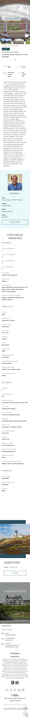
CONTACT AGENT (15, 222)
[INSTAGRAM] (10, 689)
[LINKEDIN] (15, 689)
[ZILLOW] (19, 689)
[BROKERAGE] (23, 689)
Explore (15, 573)
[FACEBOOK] (6, 689)
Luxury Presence (15, 700)
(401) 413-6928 (6, 205)
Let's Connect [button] (15, 614)
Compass (16, 660)
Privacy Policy (22, 709)
